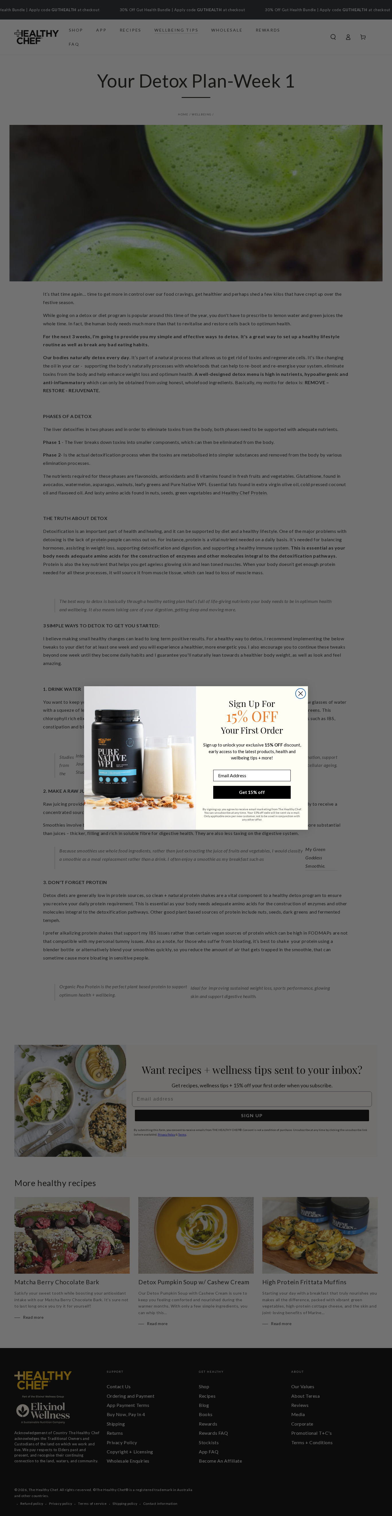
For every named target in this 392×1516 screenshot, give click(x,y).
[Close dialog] (301, 694)
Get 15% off (252, 792)
